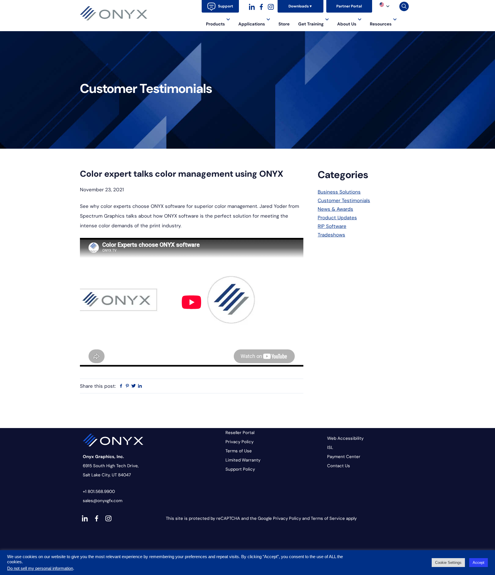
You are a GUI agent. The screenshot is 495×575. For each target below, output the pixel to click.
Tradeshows (331, 235)
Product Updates (337, 217)
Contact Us (338, 466)
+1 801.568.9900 (99, 491)
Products (215, 24)
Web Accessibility (345, 438)
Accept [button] (478, 562)
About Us (346, 24)
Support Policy (240, 469)
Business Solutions (339, 192)
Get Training (311, 24)
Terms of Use (238, 451)
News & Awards (335, 209)
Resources (381, 24)
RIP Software (332, 226)
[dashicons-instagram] (271, 6)
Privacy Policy (239, 442)
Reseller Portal (239, 432)
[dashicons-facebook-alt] (261, 6)
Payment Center (343, 456)
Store (284, 24)
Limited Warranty (242, 460)
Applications (251, 24)
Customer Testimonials (344, 200)
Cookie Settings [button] (448, 562)
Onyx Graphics (114, 13)
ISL (330, 447)
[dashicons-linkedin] (252, 6)
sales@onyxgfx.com (102, 501)
